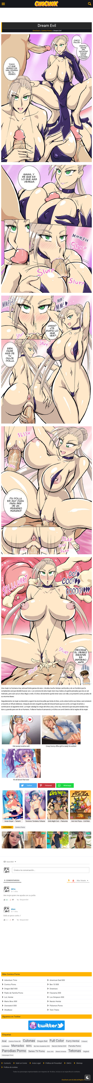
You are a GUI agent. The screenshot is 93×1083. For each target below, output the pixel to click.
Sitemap (79, 1063)
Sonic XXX (50, 1051)
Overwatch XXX (10, 1006)
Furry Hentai (72, 1041)
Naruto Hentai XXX (59, 1046)
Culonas (29, 1041)
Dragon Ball (42, 1041)
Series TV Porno (36, 1051)
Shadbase (8, 1010)
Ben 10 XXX (54, 984)
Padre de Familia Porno (13, 993)
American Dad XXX (57, 980)
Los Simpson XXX (57, 997)
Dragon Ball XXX (10, 989)
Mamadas (17, 1045)
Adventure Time (10, 980)
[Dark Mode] (88, 1078)
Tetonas (74, 1051)
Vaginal (86, 1051)
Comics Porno (46, 31)
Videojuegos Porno (7, 1055)
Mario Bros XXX (10, 1001)
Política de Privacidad (54, 1063)
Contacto (7, 1063)
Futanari (84, 1041)
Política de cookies (11, 1067)
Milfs (29, 1046)
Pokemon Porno (56, 1006)
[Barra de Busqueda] (89, 4)
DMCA (69, 1063)
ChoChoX (36, 31)
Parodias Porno (14, 1051)
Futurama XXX (55, 993)
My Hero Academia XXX (42, 1046)
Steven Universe (61, 1051)
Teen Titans (54, 1010)
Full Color (57, 1041)
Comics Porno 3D (15, 1041)
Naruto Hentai (55, 1001)
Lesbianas (5, 1046)
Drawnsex (54, 989)
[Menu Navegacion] (3, 4)
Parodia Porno (75, 1046)
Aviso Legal (36, 1063)
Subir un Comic (21, 1063)
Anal (4, 1041)
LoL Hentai (8, 997)
